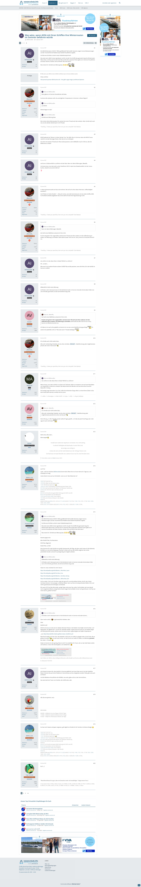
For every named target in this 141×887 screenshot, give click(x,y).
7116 (69, 501)
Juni (49, 628)
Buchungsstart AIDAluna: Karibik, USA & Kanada (39, 824)
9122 (64, 504)
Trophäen (24, 110)
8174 (48, 504)
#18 (94, 694)
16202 (42, 481)
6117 (60, 501)
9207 (57, 504)
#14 (94, 466)
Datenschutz (48, 867)
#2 (94, 87)
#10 (94, 338)
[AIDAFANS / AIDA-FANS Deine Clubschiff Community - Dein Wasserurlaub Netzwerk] (29, 3)
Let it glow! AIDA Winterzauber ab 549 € (37, 814)
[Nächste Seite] (26, 43)
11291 (42, 485)
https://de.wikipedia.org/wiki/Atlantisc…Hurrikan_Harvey (54, 576)
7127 (41, 498)
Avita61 (73, 344)
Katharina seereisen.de (31, 810)
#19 (94, 724)
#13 (94, 431)
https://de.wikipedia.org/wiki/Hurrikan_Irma (51, 573)
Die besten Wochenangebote (34, 808)
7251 (45, 502)
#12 (94, 403)
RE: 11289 (75, 504)
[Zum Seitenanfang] (139, 885)
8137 (45, 504)
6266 (41, 499)
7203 (88, 501)
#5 (94, 186)
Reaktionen (24, 64)
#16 (94, 608)
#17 (94, 668)
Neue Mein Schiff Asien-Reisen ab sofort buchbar (40, 819)
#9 (94, 310)
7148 (75, 501)
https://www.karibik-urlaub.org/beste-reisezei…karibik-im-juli (58, 634)
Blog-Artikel (24, 115)
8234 (41, 493)
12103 (42, 483)
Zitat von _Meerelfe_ (49, 314)
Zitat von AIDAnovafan (49, 91)
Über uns (47, 864)
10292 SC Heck (44, 486)
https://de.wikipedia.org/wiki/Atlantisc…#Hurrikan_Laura (54, 570)
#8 (94, 284)
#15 (94, 512)
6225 (63, 501)
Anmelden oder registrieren (109, 3)
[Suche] (120, 3)
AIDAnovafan (30, 39)
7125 (79, 501)
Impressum (48, 869)
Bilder (23, 113)
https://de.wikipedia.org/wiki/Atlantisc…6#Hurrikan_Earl (54, 578)
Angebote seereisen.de (48, 810)
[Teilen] (95, 43)
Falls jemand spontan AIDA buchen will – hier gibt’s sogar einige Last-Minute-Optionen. (62, 79)
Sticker (54, 458)
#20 (94, 763)
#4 (94, 160)
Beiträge (24, 66)
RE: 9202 (42, 488)
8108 (48, 502)
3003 (51, 501)
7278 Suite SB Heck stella (46, 496)
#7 (94, 258)
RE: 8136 (42, 494)
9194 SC (42, 489)
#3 (94, 134)
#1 (94, 48)
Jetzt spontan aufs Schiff (33, 829)
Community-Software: (71, 884)
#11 (94, 374)
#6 (94, 222)
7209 (92, 501)
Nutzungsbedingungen (50, 865)
